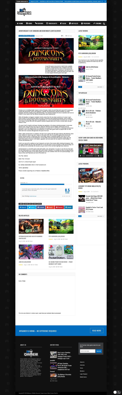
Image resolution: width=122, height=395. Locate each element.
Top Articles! (83, 93)
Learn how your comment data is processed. (50, 313)
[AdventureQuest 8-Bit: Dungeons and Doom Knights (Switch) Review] (46, 51)
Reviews (28, 36)
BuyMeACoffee (45, 171)
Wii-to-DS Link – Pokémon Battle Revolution (93, 112)
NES (25, 36)
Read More (96, 330)
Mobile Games (83, 377)
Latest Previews (84, 164)
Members (82, 371)
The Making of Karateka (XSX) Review (64, 375)
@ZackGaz (25, 168)
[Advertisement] (75, 11)
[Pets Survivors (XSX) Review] (61, 226)
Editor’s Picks (54, 345)
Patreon (38, 171)
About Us (82, 362)
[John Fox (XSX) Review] (31, 251)
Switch (32, 36)
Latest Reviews (83, 31)
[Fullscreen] (101, 156)
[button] (117, 392)
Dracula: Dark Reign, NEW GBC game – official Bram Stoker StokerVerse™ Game (94, 198)
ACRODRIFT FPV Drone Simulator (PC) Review (89, 187)
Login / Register (83, 374)
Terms (81, 368)
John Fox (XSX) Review (25, 262)
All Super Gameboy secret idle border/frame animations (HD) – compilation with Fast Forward (61, 367)
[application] (90, 150)
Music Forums (51, 393)
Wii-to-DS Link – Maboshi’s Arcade (93, 123)
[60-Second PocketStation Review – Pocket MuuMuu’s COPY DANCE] (61, 251)
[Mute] (98, 156)
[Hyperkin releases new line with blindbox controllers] (31, 226)
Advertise (82, 365)
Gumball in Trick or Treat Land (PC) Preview (94, 208)
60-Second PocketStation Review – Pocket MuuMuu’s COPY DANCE (61, 263)
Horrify (56, 393)
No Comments (95, 57)
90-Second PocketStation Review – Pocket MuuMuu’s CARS (93, 102)
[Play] (80, 156)
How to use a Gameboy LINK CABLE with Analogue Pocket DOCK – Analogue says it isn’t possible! (61, 356)
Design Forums (44, 393)
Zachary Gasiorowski (25, 165)
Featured (21, 36)
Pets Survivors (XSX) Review (57, 236)
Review (34, 203)
